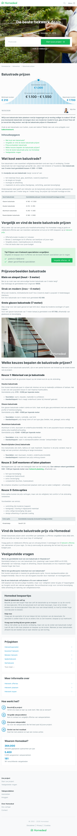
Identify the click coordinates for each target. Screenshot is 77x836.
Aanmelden (6, 794)
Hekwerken (16, 66)
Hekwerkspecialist (11, 647)
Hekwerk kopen (11, 692)
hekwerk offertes (67, 543)
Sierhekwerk (9, 663)
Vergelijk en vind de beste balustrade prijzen (22, 143)
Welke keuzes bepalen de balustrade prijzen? (23, 147)
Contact (5, 810)
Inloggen (5, 797)
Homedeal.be (6, 66)
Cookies (47, 825)
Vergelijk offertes (60, 260)
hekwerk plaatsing (36, 469)
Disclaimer (31, 825)
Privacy (39, 825)
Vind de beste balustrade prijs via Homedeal (22, 150)
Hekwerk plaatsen (11, 688)
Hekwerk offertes (11, 684)
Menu (70, 3)
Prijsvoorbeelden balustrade (16, 145)
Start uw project (8, 781)
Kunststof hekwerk (12, 651)
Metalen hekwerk (11, 655)
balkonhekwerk (8, 129)
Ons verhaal (6, 807)
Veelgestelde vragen (13, 152)
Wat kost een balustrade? (15, 140)
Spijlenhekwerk (10, 659)
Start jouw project (54, 42)
